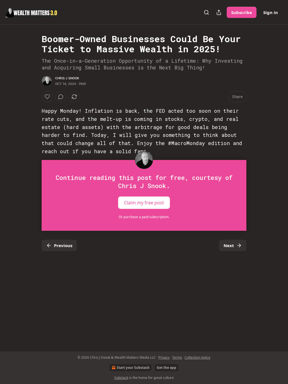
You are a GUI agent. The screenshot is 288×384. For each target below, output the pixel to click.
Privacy (164, 357)
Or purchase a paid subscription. (144, 216)
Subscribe (241, 12)
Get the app (166, 367)
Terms (177, 357)
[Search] (206, 12)
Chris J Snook (67, 78)
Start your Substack (133, 367)
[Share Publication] (218, 12)
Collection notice (197, 357)
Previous (63, 245)
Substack (121, 377)
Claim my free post (144, 203)
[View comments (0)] (60, 96)
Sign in (270, 12)
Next (229, 245)
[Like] (47, 96)
